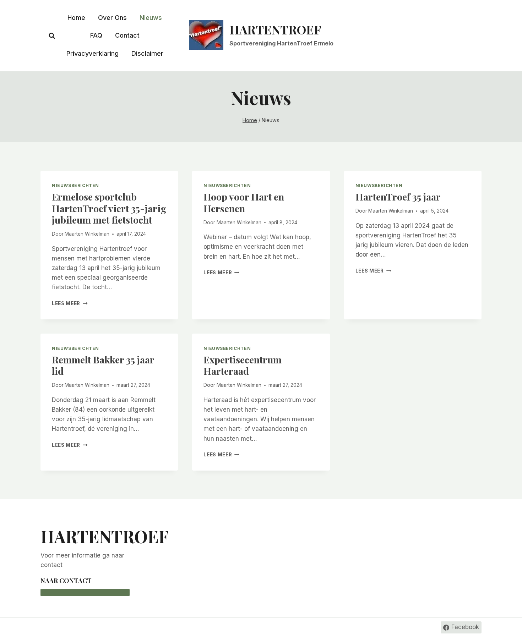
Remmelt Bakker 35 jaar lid (103, 365)
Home (76, 17)
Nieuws (151, 17)
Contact (127, 35)
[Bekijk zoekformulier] (52, 36)
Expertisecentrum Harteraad (242, 365)
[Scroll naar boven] (504, 614)
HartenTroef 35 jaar (398, 196)
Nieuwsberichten (75, 185)
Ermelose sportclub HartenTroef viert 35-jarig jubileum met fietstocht (109, 208)
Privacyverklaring (92, 53)
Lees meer (70, 303)
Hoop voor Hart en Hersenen (243, 202)
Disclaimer (147, 53)
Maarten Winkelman (87, 234)
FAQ (96, 35)
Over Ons (112, 17)
